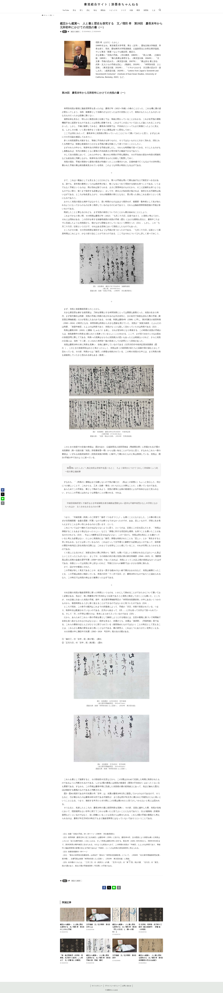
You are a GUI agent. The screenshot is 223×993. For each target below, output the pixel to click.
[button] (104, 887)
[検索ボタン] (159, 10)
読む (64, 31)
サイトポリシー (97, 986)
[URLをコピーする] (119, 887)
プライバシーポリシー (112, 986)
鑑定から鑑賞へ (75, 31)
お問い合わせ (126, 986)
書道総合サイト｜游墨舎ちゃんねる (111, 4)
